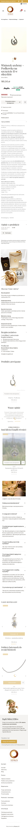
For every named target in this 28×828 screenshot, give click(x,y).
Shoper (18, 822)
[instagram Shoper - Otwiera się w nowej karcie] (22, 1)
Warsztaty (4, 769)
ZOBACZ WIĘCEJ (13, 427)
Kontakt (3, 767)
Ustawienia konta (5, 792)
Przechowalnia (5, 794)
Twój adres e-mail (5, 738)
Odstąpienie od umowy (7, 816)
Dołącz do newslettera (9, 741)
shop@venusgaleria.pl (7, 354)
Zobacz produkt (12, 682)
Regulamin (4, 818)
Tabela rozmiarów (5, 779)
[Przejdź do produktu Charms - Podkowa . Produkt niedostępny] (14, 380)
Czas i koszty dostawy (7, 805)
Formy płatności (5, 801)
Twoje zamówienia (6, 790)
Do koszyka (13, 634)
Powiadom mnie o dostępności (10, 102)
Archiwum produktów (7, 783)
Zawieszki (21, 19)
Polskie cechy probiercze (7, 781)
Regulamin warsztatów (7, 814)
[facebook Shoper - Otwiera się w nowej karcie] (19, 1)
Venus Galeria (4, 77)
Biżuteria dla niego (13, 19)
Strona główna (4, 19)
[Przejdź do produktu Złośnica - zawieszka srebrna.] (14, 620)
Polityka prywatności (6, 812)
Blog (2, 771)
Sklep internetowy (12, 826)
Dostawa (3, 803)
